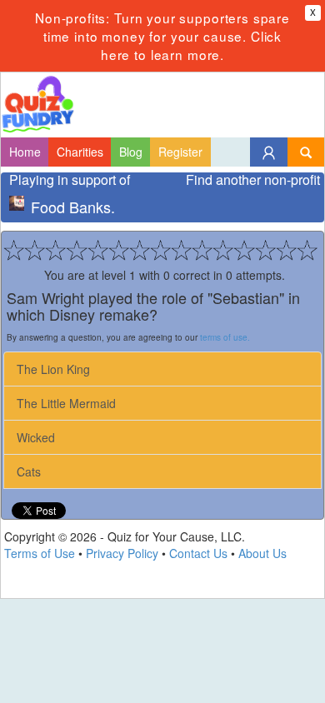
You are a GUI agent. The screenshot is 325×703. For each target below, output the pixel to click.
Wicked (36, 437)
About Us (262, 553)
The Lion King (53, 369)
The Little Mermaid (66, 403)
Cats (29, 471)
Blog (130, 151)
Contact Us (198, 553)
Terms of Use (39, 553)
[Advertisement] (162, 651)
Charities (80, 151)
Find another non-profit (253, 179)
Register (180, 151)
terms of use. (225, 337)
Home (25, 151)
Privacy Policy (122, 553)
